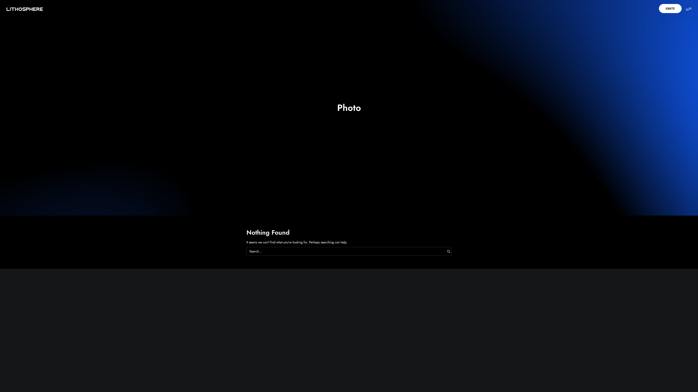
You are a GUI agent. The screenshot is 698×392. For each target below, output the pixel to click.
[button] (688, 9)
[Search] (349, 251)
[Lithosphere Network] (25, 9)
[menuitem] (671, 9)
